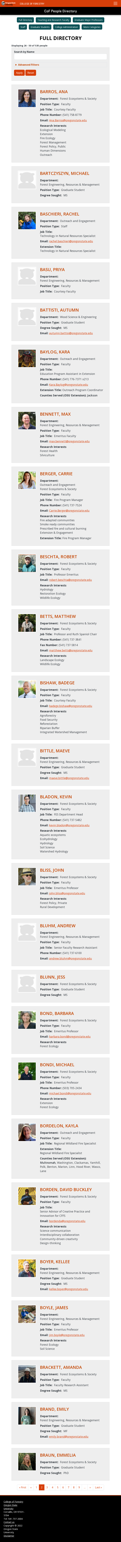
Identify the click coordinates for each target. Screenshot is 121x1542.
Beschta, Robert (58, 556)
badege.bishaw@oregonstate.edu (70, 706)
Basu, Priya (52, 269)
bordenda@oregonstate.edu (67, 1221)
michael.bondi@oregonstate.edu (70, 1093)
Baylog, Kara (55, 352)
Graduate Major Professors (89, 19)
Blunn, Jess (52, 977)
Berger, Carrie (56, 474)
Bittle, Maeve (55, 751)
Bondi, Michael (57, 1065)
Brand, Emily (54, 1409)
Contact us (9, 1522)
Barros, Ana (54, 91)
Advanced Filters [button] (28, 64)
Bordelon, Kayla (59, 1126)
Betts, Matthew (58, 616)
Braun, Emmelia (58, 1455)
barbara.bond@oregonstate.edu (70, 1036)
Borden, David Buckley (66, 1189)
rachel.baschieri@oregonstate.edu (71, 241)
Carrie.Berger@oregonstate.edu (69, 510)
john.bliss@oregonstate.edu (67, 893)
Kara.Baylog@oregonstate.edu (68, 384)
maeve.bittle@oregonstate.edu (69, 778)
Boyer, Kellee (55, 1261)
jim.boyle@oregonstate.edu (67, 1335)
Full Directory (25, 19)
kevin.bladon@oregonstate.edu (69, 825)
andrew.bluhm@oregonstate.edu (70, 958)
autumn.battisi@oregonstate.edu (71, 333)
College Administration (66, 27)
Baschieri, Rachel (59, 214)
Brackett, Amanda (61, 1367)
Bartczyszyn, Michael (64, 173)
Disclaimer (9, 1535)
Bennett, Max (55, 414)
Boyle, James (54, 1307)
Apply (19, 72)
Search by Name (24, 52)
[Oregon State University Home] (8, 3)
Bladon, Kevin (56, 797)
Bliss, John (52, 870)
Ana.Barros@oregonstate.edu (68, 120)
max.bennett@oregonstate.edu (69, 441)
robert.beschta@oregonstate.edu (70, 580)
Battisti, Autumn (59, 310)
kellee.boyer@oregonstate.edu (68, 1289)
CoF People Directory (60, 11)
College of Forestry (32, 3)
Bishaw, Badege (57, 683)
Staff (22, 27)
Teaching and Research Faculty (53, 19)
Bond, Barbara (57, 1013)
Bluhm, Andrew (57, 926)
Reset (30, 72)
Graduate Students (40, 27)
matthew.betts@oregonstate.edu (70, 650)
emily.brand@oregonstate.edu (68, 1436)
